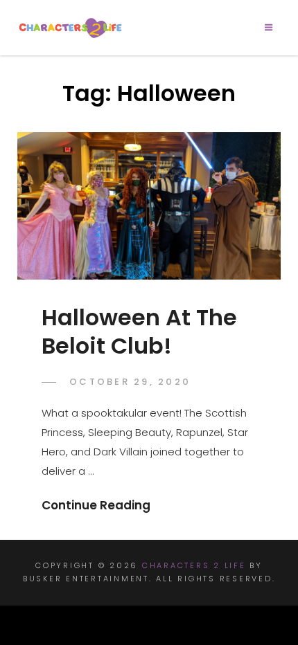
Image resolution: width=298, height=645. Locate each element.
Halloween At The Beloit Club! (139, 331)
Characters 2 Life (194, 565)
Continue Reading (96, 505)
